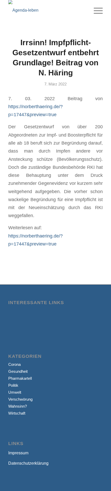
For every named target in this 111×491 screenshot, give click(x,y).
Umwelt (14, 392)
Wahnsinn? (17, 406)
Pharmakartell (20, 378)
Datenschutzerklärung (28, 463)
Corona (14, 364)
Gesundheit (18, 371)
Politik (13, 385)
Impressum (18, 453)
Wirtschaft (16, 413)
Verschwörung (20, 399)
